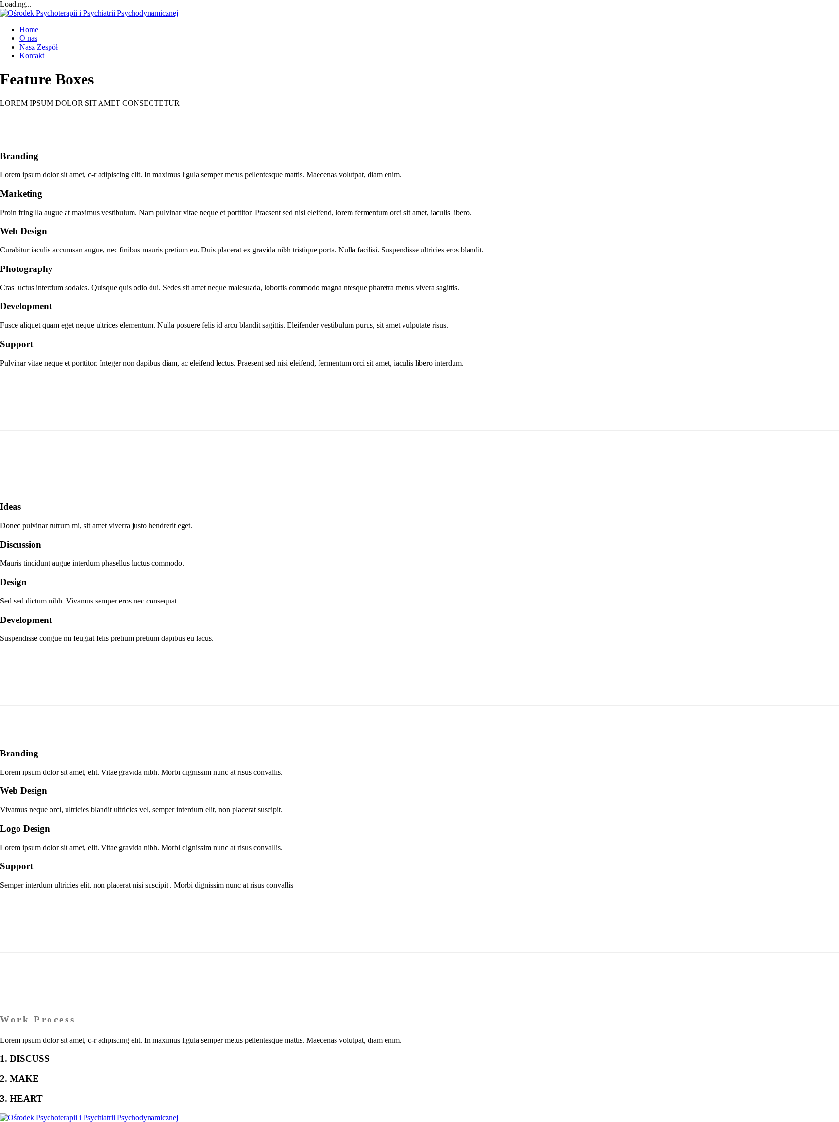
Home (28, 29)
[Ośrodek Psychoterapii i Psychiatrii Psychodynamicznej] (89, 13)
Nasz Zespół (38, 47)
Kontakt (31, 55)
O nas (28, 38)
